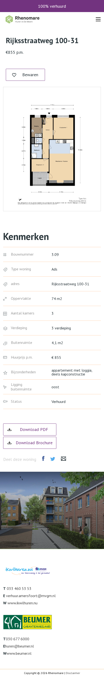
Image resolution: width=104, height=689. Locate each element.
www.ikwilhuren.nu (22, 602)
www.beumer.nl (19, 653)
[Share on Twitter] (52, 459)
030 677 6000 (17, 638)
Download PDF (34, 429)
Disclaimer (73, 673)
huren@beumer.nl (19, 646)
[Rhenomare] (22, 19)
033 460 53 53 (19, 588)
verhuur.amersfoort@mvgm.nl (31, 595)
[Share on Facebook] (43, 458)
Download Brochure (34, 442)
